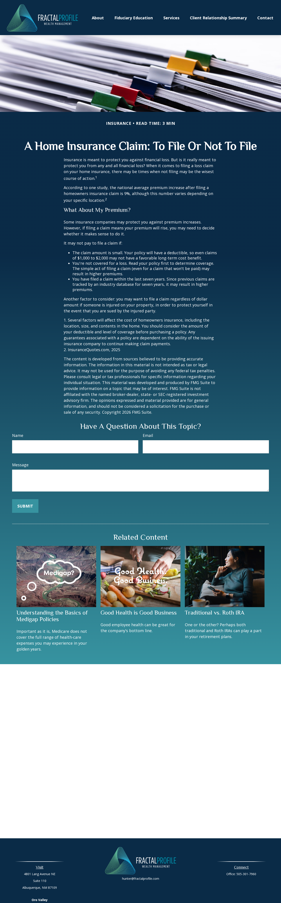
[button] (98, 17)
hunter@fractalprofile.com (140, 878)
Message (20, 464)
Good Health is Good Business (139, 612)
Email (148, 435)
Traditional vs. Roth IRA (214, 612)
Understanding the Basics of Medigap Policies (52, 615)
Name (17, 435)
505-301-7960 (246, 874)
